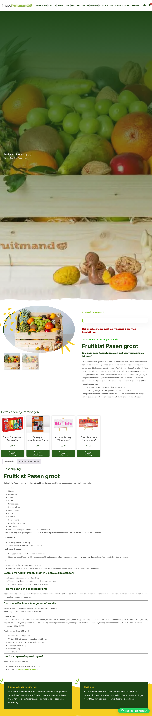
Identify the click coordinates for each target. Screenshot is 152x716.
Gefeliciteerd (63, 5)
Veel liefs (75, 5)
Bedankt (94, 5)
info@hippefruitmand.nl (28, 669)
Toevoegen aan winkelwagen (12, 453)
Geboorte (103, 5)
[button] (134, 710)
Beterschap (41, 5)
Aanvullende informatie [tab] (29, 461)
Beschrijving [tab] (10, 461)
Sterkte (52, 5)
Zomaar (85, 5)
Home (6, 158)
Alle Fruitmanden (130, 5)
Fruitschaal (115, 5)
